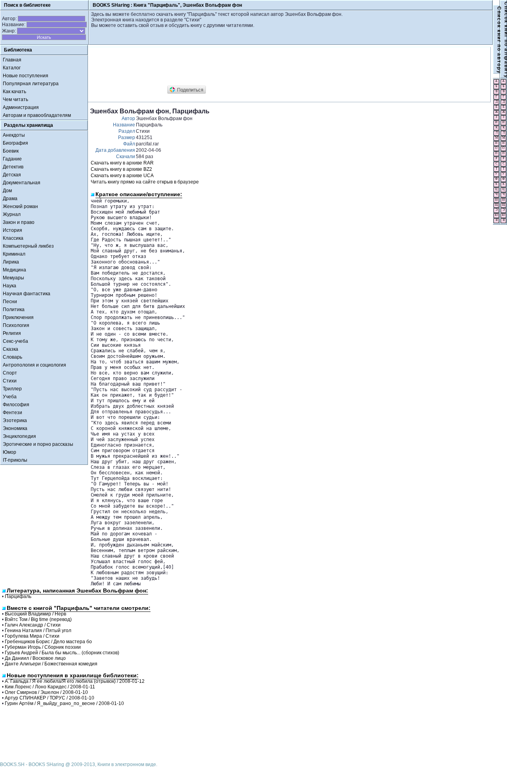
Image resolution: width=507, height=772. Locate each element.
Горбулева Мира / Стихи (32, 636)
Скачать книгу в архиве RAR (122, 163)
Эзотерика (15, 420)
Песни (10, 301)
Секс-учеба (15, 341)
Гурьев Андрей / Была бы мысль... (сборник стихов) (62, 652)
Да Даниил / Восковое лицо (35, 658)
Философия (16, 404)
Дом (7, 190)
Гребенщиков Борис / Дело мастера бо (48, 641)
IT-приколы (15, 460)
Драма (10, 198)
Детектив (13, 167)
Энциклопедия (19, 436)
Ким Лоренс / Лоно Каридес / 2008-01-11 (50, 687)
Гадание (12, 159)
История (12, 230)
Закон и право (18, 222)
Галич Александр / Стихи (33, 625)
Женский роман (20, 206)
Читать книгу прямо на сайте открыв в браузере (145, 182)
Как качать (14, 91)
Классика (13, 238)
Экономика (15, 428)
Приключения (18, 317)
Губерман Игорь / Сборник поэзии (43, 647)
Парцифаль (18, 596)
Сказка (10, 349)
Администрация (21, 107)
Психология (16, 325)
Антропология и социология (34, 365)
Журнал (12, 214)
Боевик (11, 151)
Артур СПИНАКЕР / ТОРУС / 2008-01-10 (49, 698)
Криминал (14, 254)
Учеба (10, 396)
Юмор (9, 452)
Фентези (12, 412)
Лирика (11, 262)
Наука (9, 286)
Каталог (12, 68)
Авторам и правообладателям (37, 115)
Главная (12, 60)
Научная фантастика (26, 293)
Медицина (14, 270)
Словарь (12, 357)
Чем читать (15, 99)
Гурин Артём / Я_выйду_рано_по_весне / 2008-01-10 (64, 703)
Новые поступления (25, 75)
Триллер (12, 389)
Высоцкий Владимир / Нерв (35, 614)
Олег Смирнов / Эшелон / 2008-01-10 (46, 692)
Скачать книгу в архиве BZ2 (121, 169)
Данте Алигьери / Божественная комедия (51, 664)
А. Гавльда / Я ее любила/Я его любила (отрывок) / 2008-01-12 (75, 681)
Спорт (10, 373)
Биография (15, 143)
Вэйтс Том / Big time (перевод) (38, 619)
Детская (12, 175)
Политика (14, 309)
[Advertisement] (234, 66)
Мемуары (13, 278)
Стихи (10, 381)
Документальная (21, 182)
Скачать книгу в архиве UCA (122, 175)
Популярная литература (31, 83)
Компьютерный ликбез (28, 246)
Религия (12, 333)
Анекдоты (14, 135)
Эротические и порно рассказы (38, 444)
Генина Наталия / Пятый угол (38, 630)
